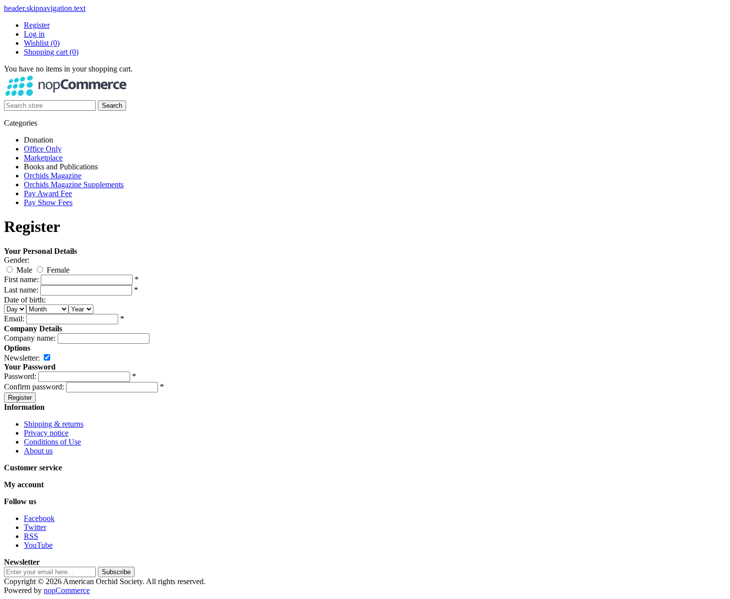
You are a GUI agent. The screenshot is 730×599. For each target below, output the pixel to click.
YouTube (38, 545)
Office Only (43, 149)
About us (38, 451)
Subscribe (116, 572)
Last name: (21, 290)
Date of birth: (25, 300)
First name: (21, 279)
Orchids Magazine (52, 175)
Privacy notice (46, 433)
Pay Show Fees (48, 202)
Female (58, 270)
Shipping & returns (53, 424)
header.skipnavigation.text (44, 8)
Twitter (35, 527)
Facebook (39, 518)
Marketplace (43, 157)
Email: (14, 318)
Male (24, 270)
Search (112, 105)
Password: (20, 376)
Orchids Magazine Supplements (74, 184)
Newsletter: (22, 358)
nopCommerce (67, 590)
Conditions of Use (52, 442)
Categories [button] (20, 123)
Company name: (30, 338)
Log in (34, 34)
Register (37, 25)
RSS (31, 536)
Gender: (16, 260)
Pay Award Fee (48, 193)
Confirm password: (34, 386)
